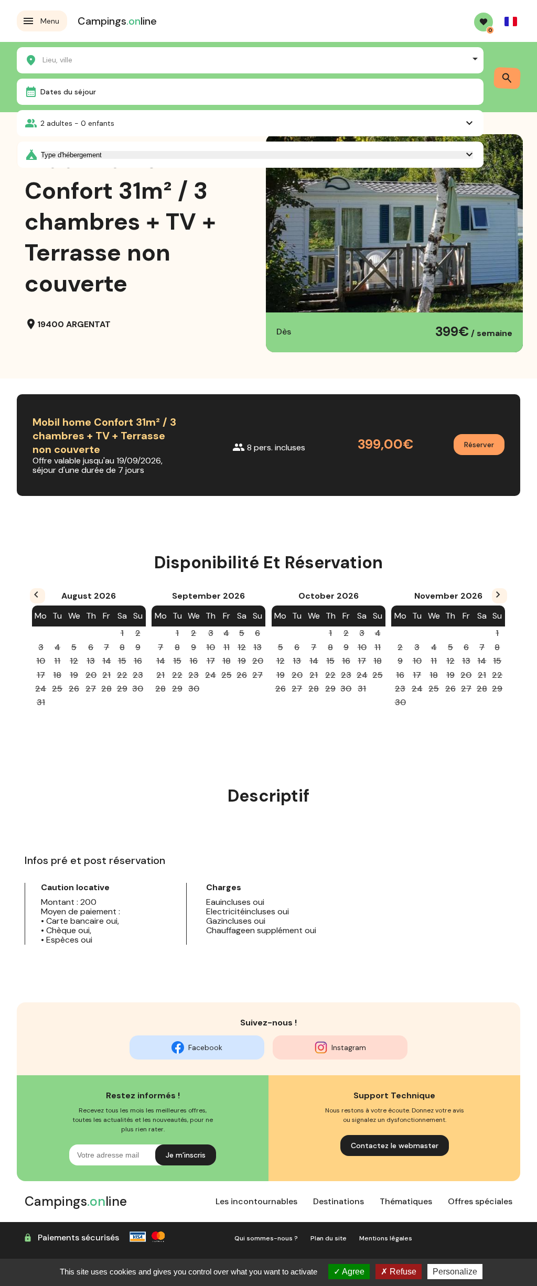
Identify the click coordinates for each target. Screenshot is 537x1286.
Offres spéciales (480, 1201)
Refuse (402, 1271)
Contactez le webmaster (394, 1145)
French (510, 21)
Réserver (479, 444)
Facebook (205, 1047)
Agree (352, 1271)
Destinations (338, 1201)
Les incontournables (256, 1201)
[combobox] (250, 58)
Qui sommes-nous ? (266, 1238)
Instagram (348, 1047)
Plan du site (328, 1238)
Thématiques (406, 1201)
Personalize (455, 1271)
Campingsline (117, 21)
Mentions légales (385, 1238)
